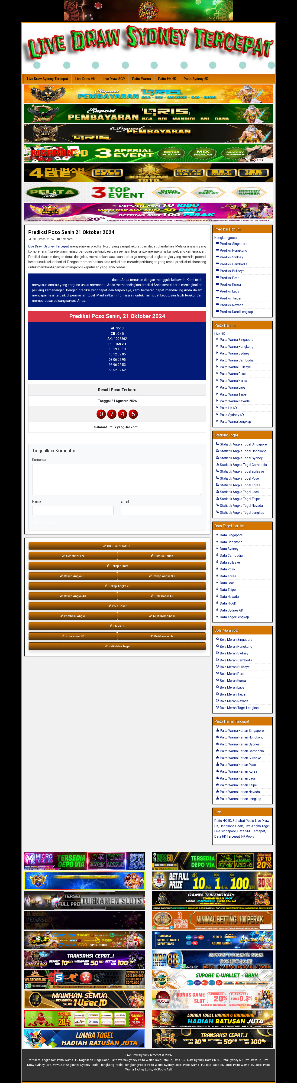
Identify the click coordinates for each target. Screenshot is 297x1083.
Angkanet (72, 1065)
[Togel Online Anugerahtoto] (212, 940)
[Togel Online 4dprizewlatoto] (84, 999)
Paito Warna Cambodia (236, 360)
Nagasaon (86, 1060)
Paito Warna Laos (232, 387)
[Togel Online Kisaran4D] (148, 153)
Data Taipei (227, 590)
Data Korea (227, 576)
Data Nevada (229, 596)
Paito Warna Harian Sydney (239, 744)
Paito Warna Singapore (236, 339)
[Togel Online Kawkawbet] (84, 901)
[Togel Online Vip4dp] (212, 901)
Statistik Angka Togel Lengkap (241, 512)
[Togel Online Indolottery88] (212, 960)
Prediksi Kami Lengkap (236, 312)
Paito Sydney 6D (196, 79)
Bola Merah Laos (231, 687)
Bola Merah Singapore (235, 639)
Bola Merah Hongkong (235, 646)
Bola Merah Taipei (232, 694)
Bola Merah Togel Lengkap (239, 708)
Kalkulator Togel (119, 646)
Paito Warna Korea (233, 381)
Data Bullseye (229, 562)
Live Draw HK (85, 79)
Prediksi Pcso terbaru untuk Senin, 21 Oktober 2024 (71, 280)
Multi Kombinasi (163, 616)
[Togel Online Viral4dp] (148, 212)
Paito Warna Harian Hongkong (241, 737)
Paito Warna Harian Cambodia (241, 751)
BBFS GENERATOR (119, 546)
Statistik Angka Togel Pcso (239, 478)
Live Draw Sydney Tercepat (47, 79)
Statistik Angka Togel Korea (239, 485)
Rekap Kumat (119, 566)
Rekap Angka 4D (74, 596)
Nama (36, 501)
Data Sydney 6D (231, 610)
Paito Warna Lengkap (235, 421)
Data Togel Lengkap (234, 617)
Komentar (67, 239)
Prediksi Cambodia (233, 264)
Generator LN (74, 556)
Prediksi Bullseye (232, 271)
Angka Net (49, 1060)
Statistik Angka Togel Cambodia (243, 465)
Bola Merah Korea (232, 681)
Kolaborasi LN (163, 636)
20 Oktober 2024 (43, 239)
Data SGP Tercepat (251, 831)
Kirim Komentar (45, 522)
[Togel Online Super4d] (148, 133)
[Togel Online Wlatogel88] (84, 980)
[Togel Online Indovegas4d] (212, 1039)
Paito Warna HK (67, 1060)
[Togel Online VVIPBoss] (148, 94)
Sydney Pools (89, 1065)
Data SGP (180, 1060)
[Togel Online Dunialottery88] (212, 920)
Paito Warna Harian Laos (237, 778)
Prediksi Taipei (230, 298)
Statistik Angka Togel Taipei (240, 499)
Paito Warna (141, 79)
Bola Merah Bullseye (234, 667)
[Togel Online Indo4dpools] (84, 1039)
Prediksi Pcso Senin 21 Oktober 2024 (71, 232)
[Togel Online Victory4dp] (84, 881)
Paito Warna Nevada (234, 401)
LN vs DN (119, 626)
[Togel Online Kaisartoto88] (84, 1019)
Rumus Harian (163, 556)
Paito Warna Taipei (233, 394)
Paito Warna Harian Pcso (237, 765)
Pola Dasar (119, 606)
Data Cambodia (231, 555)
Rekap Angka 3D (163, 576)
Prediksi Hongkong (233, 250)
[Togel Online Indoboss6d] (212, 861)
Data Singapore (231, 535)
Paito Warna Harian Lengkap (240, 799)
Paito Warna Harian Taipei (238, 785)
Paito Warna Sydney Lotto (164, 1065)
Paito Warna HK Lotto (197, 1065)
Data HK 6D (227, 603)
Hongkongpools (225, 238)
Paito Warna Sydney (234, 353)
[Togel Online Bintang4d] (84, 960)
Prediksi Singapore (233, 244)
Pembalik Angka (75, 616)
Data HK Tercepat (227, 836)
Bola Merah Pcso (232, 674)
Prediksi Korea (230, 284)
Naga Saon (101, 1060)
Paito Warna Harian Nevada (239, 792)
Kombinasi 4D (74, 636)
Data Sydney (229, 549)
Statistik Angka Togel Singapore (243, 444)
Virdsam (34, 1060)
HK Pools (247, 836)
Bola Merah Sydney (233, 653)
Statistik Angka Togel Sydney (241, 458)
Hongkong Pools (231, 826)
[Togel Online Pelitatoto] (148, 193)
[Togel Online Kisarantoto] (148, 173)
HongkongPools (135, 1065)
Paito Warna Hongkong (236, 346)
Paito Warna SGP (149, 1060)
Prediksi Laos (229, 291)
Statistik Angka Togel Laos (239, 492)
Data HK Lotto (222, 1065)
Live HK (219, 334)
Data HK (166, 1060)
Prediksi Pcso (229, 278)
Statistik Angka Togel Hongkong (243, 451)
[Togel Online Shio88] (212, 1019)
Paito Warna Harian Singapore (241, 730)
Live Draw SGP (114, 79)
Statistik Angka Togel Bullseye (241, 471)
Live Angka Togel (257, 826)
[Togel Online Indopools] (212, 999)
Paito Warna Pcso (232, 374)
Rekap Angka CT (74, 576)
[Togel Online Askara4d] (84, 940)
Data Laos (227, 583)
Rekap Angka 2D (119, 586)
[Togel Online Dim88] (148, 114)
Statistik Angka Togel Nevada (241, 505)
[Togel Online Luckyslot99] (212, 881)
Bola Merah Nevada (234, 701)
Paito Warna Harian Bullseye (240, 758)
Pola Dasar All (163, 596)
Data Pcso (227, 569)
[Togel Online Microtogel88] (84, 861)
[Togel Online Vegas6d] (84, 920)
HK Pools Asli (163, 1069)
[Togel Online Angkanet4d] (212, 980)
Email (125, 501)
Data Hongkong (230, 542)
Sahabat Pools (243, 821)
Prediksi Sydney (231, 257)
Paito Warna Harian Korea (238, 771)
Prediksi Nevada (231, 305)
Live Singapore (225, 831)
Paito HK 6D (167, 79)
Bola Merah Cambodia (235, 660)
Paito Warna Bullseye (235, 367)
